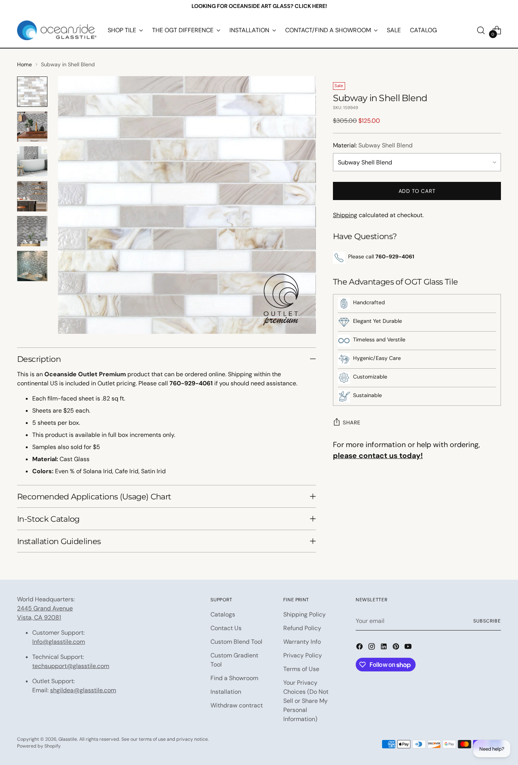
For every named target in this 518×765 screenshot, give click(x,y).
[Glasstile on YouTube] (408, 648)
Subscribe (487, 621)
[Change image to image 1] (32, 92)
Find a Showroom (234, 678)
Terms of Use (301, 669)
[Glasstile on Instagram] (372, 648)
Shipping (345, 215)
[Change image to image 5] (32, 231)
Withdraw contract (236, 705)
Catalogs (222, 614)
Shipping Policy (304, 614)
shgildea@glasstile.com (83, 690)
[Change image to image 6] (32, 266)
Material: (373, 145)
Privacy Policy (302, 655)
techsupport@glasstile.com (70, 666)
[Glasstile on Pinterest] (396, 648)
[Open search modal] (480, 30)
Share (352, 422)
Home (24, 64)
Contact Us (226, 628)
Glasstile (67, 739)
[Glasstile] (57, 30)
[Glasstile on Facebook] (360, 648)
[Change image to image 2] (32, 126)
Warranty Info (302, 642)
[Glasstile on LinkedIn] (384, 648)
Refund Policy (302, 628)
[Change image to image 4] (32, 196)
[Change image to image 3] (32, 161)
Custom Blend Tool (236, 642)
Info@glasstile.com (58, 642)
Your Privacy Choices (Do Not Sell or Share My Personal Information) (305, 701)
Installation (225, 692)
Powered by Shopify (39, 746)
